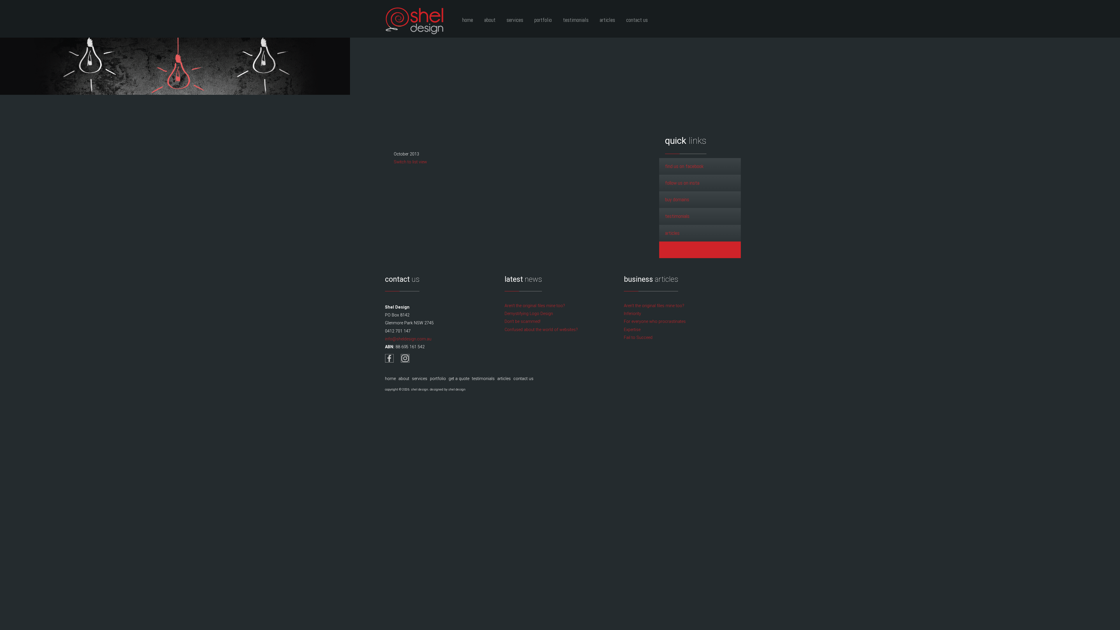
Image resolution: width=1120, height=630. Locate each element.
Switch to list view (410, 162)
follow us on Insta (682, 183)
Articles (607, 20)
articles (672, 233)
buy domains (677, 199)
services (419, 378)
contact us (523, 378)
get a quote (459, 378)
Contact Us (637, 20)
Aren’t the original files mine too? (535, 305)
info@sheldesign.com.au (408, 339)
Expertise (632, 329)
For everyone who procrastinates (655, 321)
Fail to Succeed (638, 337)
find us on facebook (684, 166)
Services (515, 20)
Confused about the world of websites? (541, 329)
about (403, 378)
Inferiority (632, 313)
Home (467, 20)
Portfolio (543, 20)
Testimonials (576, 20)
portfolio (438, 378)
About (490, 20)
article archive (678, 249)
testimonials (677, 216)
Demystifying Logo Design (529, 313)
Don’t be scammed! (522, 321)
